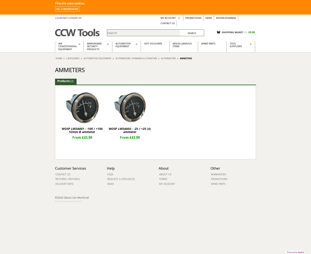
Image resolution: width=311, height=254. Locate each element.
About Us (165, 174)
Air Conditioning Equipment (67, 46)
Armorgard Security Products (94, 46)
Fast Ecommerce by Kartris (68, 201)
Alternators (168, 58)
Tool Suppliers (236, 45)
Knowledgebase (226, 17)
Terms (163, 179)
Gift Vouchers (153, 43)
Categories (73, 58)
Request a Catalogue (121, 179)
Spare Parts (208, 43)
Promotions (193, 17)
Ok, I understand (67, 9)
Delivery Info (64, 183)
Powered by (295, 252)
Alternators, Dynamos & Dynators (136, 58)
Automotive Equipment (123, 45)
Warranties (218, 174)
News (208, 17)
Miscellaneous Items (182, 45)
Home (59, 58)
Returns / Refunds (67, 179)
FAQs (110, 174)
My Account (168, 17)
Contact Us (168, 23)
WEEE (110, 183)
